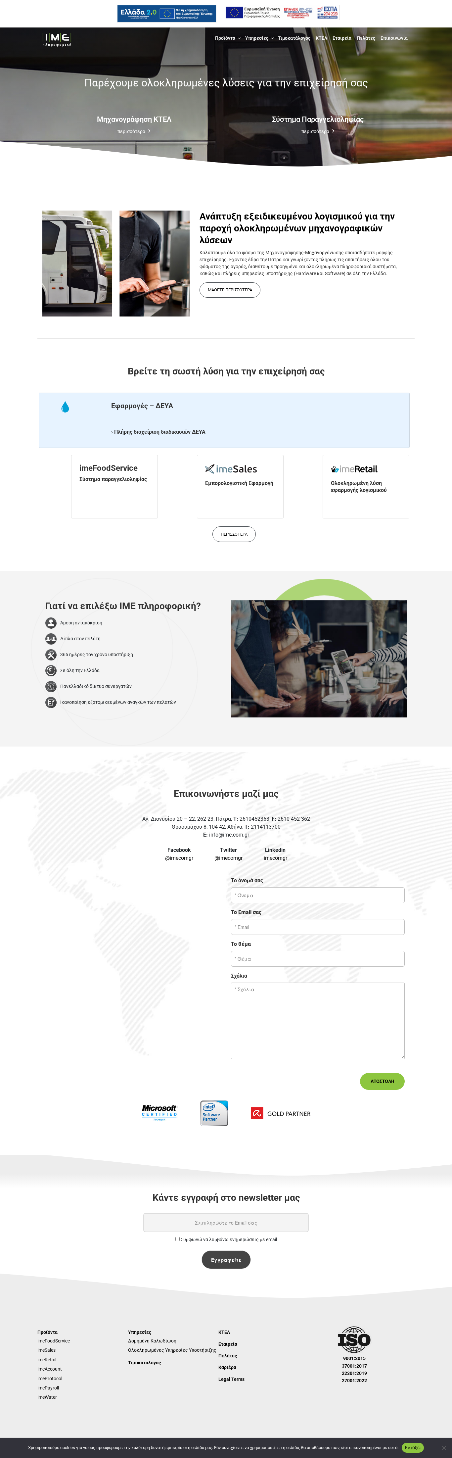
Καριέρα (227, 1367)
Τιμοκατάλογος (294, 38)
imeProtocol (49, 1378)
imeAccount (49, 1369)
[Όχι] (443, 1447)
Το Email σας (246, 912)
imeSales (46, 1350)
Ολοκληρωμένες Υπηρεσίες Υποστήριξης (172, 1350)
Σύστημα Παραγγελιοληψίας (318, 124)
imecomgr (275, 858)
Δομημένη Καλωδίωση (152, 1340)
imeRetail (46, 1359)
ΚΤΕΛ (321, 38)
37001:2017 (354, 1366)
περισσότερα (234, 534)
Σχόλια (239, 976)
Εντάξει (413, 1447)
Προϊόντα (225, 38)
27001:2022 (354, 1380)
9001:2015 (354, 1358)
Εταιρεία (342, 38)
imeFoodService (53, 1340)
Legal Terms (231, 1379)
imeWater (47, 1397)
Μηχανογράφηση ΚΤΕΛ (134, 124)
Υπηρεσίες (256, 38)
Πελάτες (366, 38)
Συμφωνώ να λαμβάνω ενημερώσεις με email (228, 1239)
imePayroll (48, 1387)
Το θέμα (241, 944)
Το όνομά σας (247, 880)
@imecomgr (179, 858)
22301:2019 (354, 1373)
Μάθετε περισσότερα (230, 289)
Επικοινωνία (394, 38)
